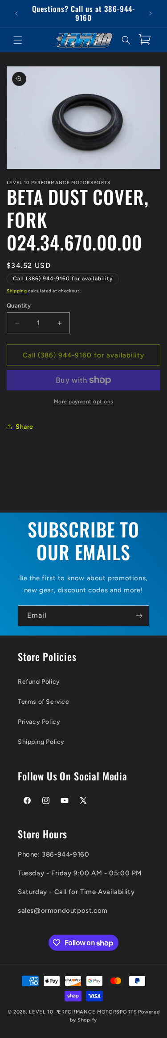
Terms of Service (43, 702)
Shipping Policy (41, 742)
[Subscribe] (139, 615)
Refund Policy (39, 681)
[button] (18, 40)
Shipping (17, 291)
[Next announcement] (150, 13)
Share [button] (24, 427)
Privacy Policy (39, 722)
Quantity (19, 305)
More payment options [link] (84, 401)
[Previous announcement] (16, 13)
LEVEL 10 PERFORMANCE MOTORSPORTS (83, 1012)
